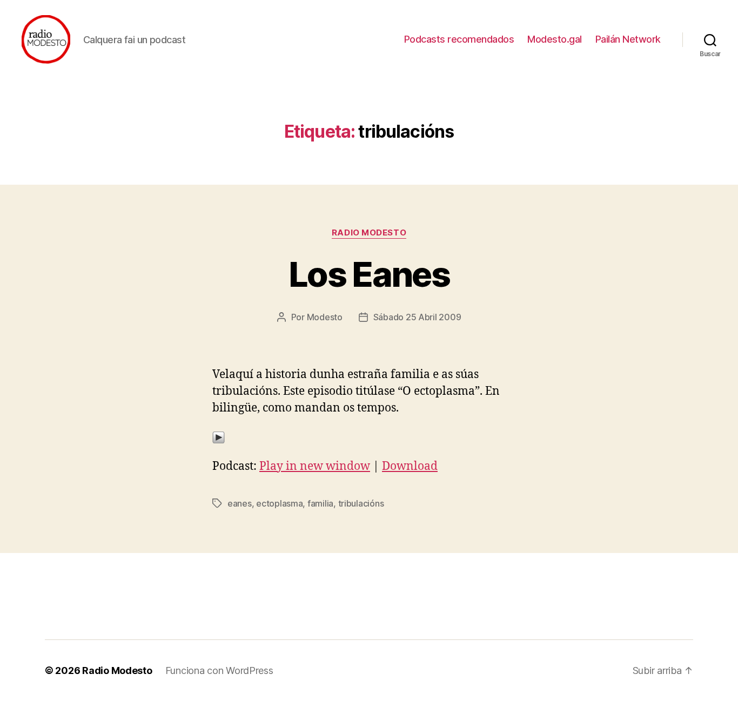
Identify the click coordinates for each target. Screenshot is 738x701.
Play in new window (314, 466)
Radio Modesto (369, 233)
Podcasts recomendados (459, 39)
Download (410, 466)
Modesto (325, 317)
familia (320, 503)
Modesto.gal (554, 39)
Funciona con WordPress (219, 670)
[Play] (369, 437)
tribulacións (361, 503)
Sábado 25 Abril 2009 (417, 317)
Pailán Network (628, 39)
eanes (239, 503)
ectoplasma (279, 503)
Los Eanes (369, 274)
